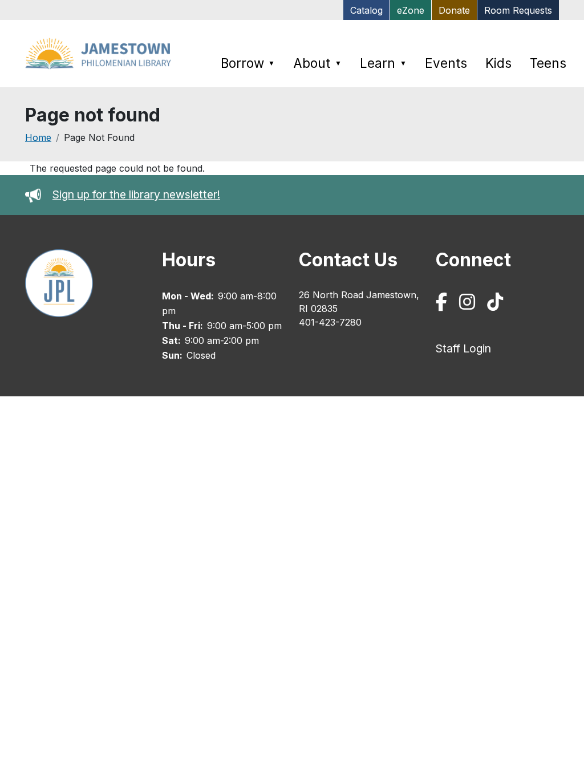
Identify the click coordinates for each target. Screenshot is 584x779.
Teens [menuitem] (548, 63)
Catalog (366, 10)
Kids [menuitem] (498, 63)
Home (38, 137)
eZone (410, 10)
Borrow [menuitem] (248, 63)
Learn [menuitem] (383, 63)
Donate (454, 10)
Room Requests (518, 10)
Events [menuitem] (446, 63)
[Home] (100, 53)
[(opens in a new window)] (444, 304)
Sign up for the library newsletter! (136, 194)
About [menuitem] (317, 63)
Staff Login (463, 348)
